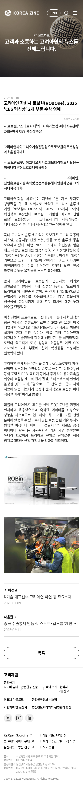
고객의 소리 (50, 687)
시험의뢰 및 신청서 (15, 707)
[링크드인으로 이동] (29, 718)
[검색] (66, 13)
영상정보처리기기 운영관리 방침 (51, 707)
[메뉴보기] (75, 13)
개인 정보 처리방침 (54, 735)
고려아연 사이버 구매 (17, 741)
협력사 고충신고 (63, 689)
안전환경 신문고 (30, 687)
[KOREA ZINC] (22, 12)
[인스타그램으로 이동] (8, 718)
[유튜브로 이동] (18, 718)
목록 (41, 653)
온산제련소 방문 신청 (17, 747)
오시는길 (48, 747)
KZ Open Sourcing (16, 735)
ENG (54, 13)
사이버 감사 (11, 687)
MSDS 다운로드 (14, 699)
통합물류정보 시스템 (44, 699)
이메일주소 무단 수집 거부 (59, 741)
